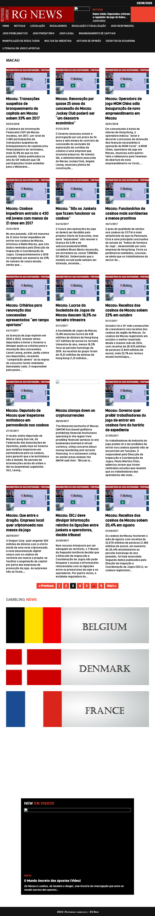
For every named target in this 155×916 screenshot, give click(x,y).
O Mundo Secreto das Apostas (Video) (52, 881)
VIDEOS (27, 875)
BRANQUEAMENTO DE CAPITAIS (97, 33)
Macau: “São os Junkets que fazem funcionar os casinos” (76, 213)
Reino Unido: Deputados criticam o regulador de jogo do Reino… (111, 15)
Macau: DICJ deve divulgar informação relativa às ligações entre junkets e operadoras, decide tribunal (77, 525)
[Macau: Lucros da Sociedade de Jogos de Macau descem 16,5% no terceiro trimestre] (77, 288)
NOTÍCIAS (98, 9)
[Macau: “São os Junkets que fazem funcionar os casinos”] (77, 191)
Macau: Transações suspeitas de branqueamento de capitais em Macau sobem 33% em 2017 (23, 108)
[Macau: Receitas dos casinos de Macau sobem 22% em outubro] (127, 288)
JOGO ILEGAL (66, 33)
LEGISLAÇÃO (37, 26)
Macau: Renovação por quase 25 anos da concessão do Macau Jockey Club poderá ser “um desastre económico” (75, 111)
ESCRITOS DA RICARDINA (120, 41)
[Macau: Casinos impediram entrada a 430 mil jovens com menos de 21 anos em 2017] (28, 191)
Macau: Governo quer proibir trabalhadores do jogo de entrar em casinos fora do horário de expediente (125, 420)
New (39, 803)
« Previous (46, 586)
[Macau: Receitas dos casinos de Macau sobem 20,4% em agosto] (127, 498)
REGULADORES (58, 26)
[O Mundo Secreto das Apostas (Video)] (77, 840)
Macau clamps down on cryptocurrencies (75, 413)
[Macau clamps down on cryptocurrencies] (77, 393)
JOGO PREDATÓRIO (43, 33)
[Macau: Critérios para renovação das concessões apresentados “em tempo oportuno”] (28, 288)
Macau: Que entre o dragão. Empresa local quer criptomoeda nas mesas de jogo (25, 523)
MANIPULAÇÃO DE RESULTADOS (21, 41)
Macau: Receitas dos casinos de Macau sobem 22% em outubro (126, 310)
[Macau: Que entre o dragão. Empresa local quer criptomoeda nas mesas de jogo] (28, 498)
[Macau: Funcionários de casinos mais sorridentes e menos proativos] (127, 191)
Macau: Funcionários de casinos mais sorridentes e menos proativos (126, 213)
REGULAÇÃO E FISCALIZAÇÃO (89, 26)
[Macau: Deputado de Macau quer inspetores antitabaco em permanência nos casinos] (28, 393)
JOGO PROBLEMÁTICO (15, 33)
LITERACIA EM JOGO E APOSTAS (21, 48)
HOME (5, 26)
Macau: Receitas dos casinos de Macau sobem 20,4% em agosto (126, 520)
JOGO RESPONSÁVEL (122, 26)
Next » (111, 586)
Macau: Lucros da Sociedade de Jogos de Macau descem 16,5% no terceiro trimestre (76, 312)
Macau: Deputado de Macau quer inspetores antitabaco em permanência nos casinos (27, 418)
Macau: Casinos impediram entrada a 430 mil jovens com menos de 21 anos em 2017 (27, 216)
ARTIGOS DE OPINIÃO (88, 41)
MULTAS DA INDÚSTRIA (58, 41)
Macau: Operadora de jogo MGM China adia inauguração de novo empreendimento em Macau (123, 108)
